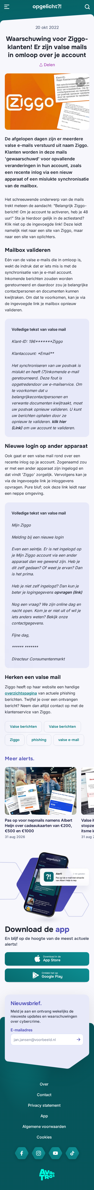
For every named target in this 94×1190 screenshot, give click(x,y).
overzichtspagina (21, 693)
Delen (49, 64)
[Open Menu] (6, 6)
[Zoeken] (87, 6)
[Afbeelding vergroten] (80, 82)
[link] (47, 7)
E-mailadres (22, 1030)
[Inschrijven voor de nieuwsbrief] (78, 1039)
